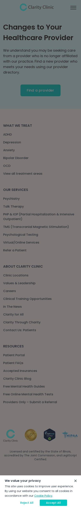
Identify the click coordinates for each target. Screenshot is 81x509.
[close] (75, 481)
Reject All (26, 503)
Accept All (53, 503)
